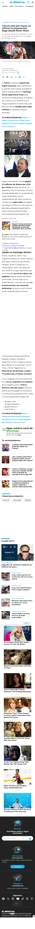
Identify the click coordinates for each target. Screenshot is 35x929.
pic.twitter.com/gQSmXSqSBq (13, 246)
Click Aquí (17, 866)
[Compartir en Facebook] (7, 77)
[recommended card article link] (6, 226)
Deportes (16, 22)
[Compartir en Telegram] (15, 77)
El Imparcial (6, 22)
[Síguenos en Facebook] (3, 898)
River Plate (17, 500)
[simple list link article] (17, 553)
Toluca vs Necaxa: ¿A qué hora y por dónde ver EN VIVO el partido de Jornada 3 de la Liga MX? (22, 471)
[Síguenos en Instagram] (13, 898)
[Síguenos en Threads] (27, 898)
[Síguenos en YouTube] (17, 899)
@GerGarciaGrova (11, 243)
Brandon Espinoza (9, 68)
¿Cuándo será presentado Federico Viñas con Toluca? (22, 446)
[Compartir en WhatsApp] (3, 77)
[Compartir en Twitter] (11, 77)
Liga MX (27, 500)
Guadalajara (29, 6)
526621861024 (17, 858)
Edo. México (19, 6)
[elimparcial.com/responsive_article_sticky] (34, 916)
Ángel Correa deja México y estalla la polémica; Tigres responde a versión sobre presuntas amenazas (22, 484)
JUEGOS (5, 6)
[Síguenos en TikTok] (23, 898)
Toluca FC (25, 22)
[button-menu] (2, 2)
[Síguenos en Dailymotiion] (32, 899)
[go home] (17, 911)
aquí (19, 435)
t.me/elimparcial (17, 886)
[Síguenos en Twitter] (8, 898)
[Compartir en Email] (19, 77)
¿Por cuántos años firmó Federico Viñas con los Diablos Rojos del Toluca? (22, 458)
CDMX (11, 6)
